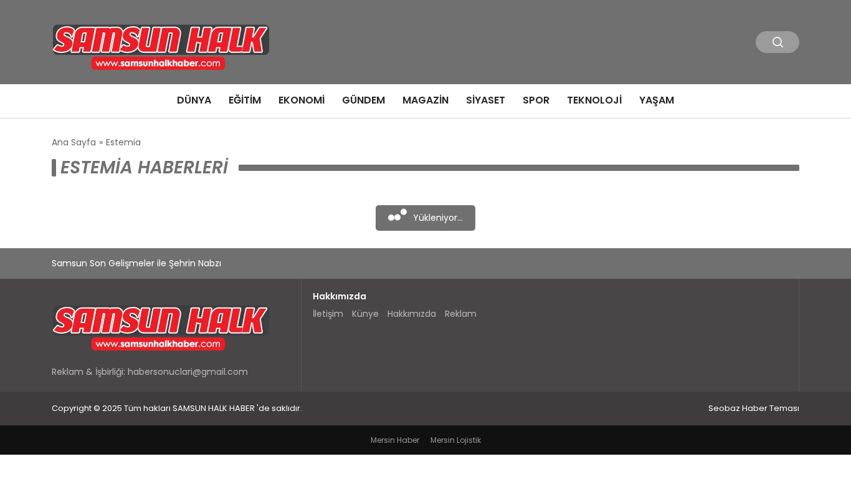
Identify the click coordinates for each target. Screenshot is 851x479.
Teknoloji (594, 100)
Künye (365, 313)
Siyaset (485, 100)
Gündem (363, 100)
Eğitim (245, 100)
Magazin (425, 100)
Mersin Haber (395, 440)
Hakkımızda (411, 313)
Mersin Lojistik (455, 440)
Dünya (194, 100)
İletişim (328, 313)
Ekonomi (301, 100)
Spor (536, 100)
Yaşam (656, 100)
